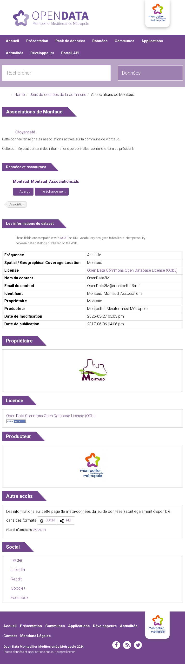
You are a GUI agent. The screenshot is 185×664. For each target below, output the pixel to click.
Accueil (12, 41)
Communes (124, 41)
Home (19, 94)
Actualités (14, 53)
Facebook (19, 597)
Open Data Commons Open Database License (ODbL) (132, 270)
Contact (10, 636)
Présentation (37, 41)
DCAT (63, 238)
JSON (50, 520)
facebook (116, 645)
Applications (152, 41)
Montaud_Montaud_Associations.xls (46, 181)
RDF (69, 520)
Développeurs (42, 53)
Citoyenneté (25, 132)
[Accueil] (51, 18)
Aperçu (24, 191)
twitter (138, 645)
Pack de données (70, 41)
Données (99, 41)
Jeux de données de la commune (58, 94)
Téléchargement (53, 191)
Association (16, 204)
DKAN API (39, 530)
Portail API (70, 53)
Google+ (18, 588)
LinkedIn (17, 569)
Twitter (16, 560)
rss (127, 645)
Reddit (16, 579)
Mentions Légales (35, 636)
